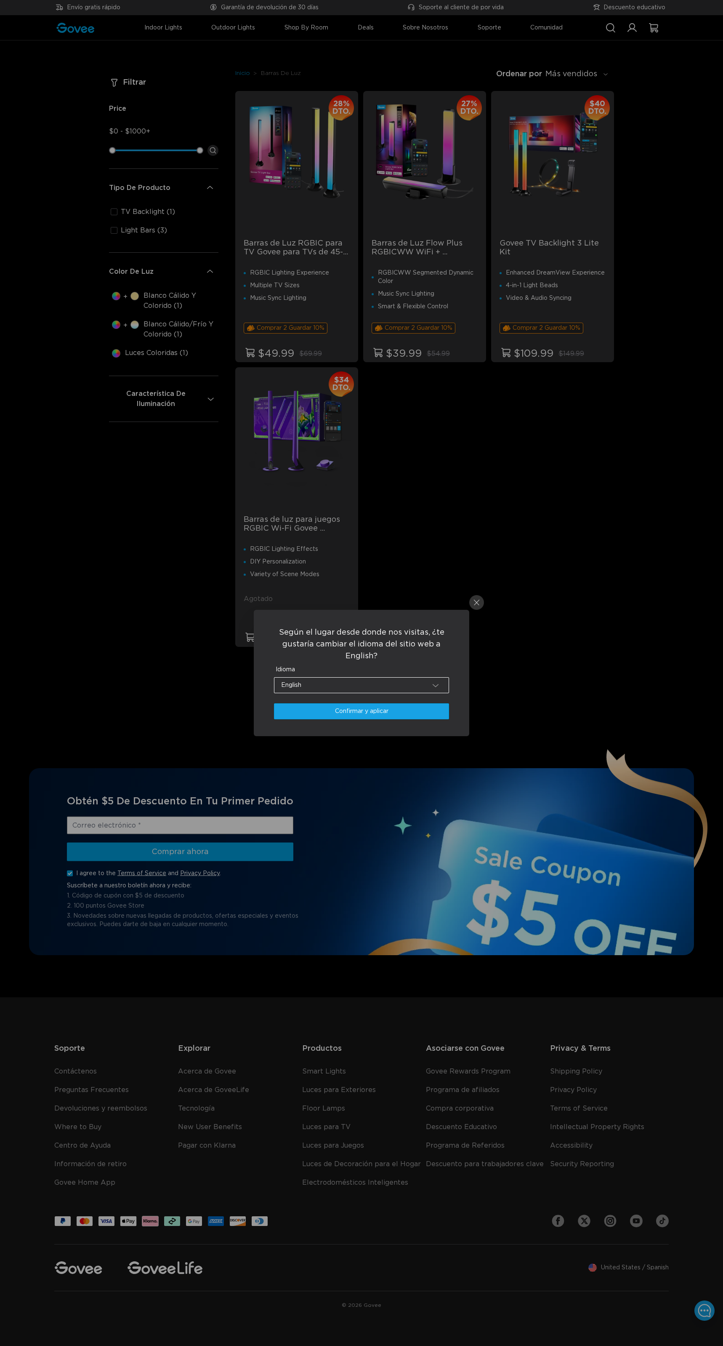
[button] (361, 685)
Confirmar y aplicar (361, 711)
